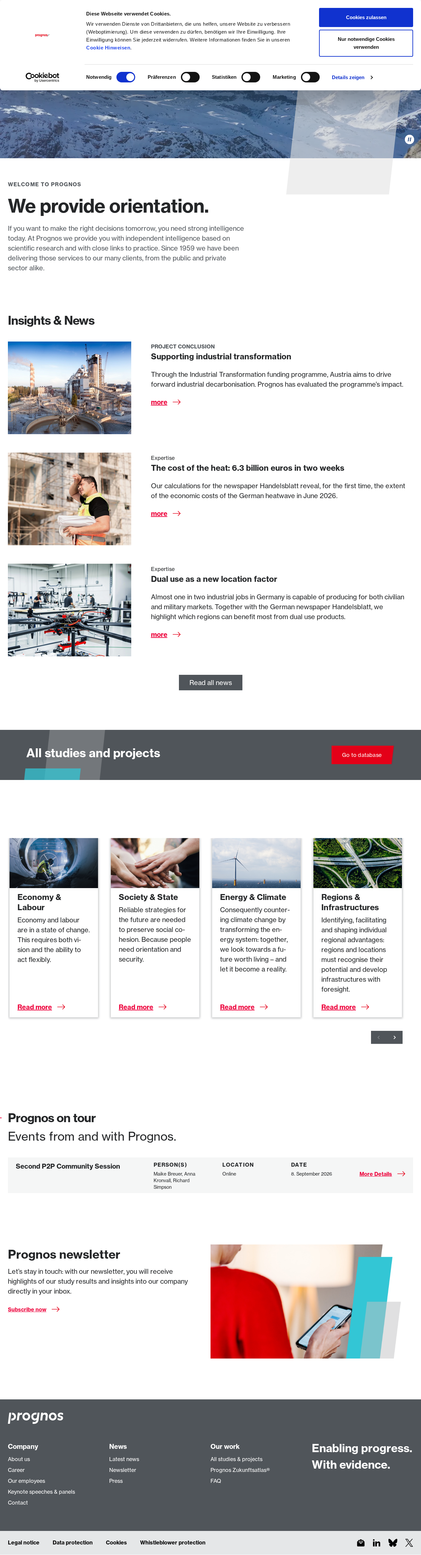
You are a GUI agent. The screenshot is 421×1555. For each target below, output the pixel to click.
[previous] (379, 1037)
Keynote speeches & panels (41, 1491)
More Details (375, 1174)
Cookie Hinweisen (108, 47)
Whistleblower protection (173, 1542)
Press (116, 1481)
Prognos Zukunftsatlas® (240, 1470)
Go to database (362, 755)
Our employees (26, 1481)
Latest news (124, 1459)
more (159, 402)
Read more (34, 1007)
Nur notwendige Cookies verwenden (366, 43)
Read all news (210, 682)
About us (19, 1459)
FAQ (215, 1481)
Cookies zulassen (366, 17)
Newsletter (122, 1470)
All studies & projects (236, 1459)
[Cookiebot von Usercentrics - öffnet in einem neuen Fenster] (42, 77)
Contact (18, 1502)
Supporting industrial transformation (221, 356)
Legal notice (23, 1542)
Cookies (116, 1542)
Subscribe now (27, 1309)
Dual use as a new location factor (214, 579)
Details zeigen (348, 77)
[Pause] (409, 139)
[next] (395, 1037)
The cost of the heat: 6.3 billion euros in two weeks (247, 468)
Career (16, 1470)
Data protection (73, 1542)
